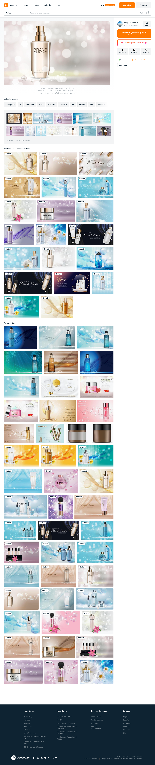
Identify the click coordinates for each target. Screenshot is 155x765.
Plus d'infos (123, 65)
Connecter (144, 5)
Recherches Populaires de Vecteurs (67, 727)
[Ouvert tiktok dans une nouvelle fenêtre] (49, 758)
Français (126, 730)
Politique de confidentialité (110, 759)
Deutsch (126, 726)
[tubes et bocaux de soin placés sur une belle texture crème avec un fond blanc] (59, 387)
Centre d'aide (96, 716)
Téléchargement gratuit (134, 33)
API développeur (30, 733)
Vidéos (36, 5)
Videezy (27, 723)
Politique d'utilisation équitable (131, 759)
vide (91, 104)
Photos (25, 5)
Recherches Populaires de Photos (67, 733)
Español (126, 720)
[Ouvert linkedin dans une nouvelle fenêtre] (42, 758)
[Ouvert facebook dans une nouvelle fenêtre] (34, 758)
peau (41, 104)
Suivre (147, 25)
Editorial (47, 5)
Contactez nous (97, 720)
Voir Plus (104, 131)
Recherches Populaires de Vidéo (67, 738)
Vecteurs (13, 5)
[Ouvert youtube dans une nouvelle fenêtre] (56, 758)
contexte (63, 104)
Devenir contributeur (96, 727)
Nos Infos (95, 723)
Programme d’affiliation (66, 723)
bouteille (101, 104)
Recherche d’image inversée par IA (35, 737)
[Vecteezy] (6, 5)
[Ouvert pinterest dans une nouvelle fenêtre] (45, 758)
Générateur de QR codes (33, 747)
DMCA (59, 720)
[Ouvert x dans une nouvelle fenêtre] (53, 758)
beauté (82, 104)
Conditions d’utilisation (91, 759)
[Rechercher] (141, 12)
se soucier (30, 104)
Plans (102, 5)
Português (127, 723)
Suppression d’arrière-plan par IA (34, 743)
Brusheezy (28, 716)
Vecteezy (27, 720)
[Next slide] (110, 104)
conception (10, 104)
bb (73, 104)
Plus (58, 5)
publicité (51, 104)
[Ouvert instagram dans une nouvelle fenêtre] (38, 758)
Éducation (28, 730)
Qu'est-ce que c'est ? (138, 60)
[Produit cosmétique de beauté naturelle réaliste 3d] (72, 283)
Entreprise (28, 726)
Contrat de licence (64, 716)
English (126, 716)
